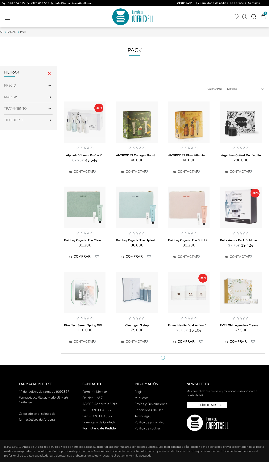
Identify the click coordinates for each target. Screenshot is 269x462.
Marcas (11, 97)
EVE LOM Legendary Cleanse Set (240, 325)
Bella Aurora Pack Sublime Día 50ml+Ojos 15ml (240, 240)
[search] (253, 16)
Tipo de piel (14, 120)
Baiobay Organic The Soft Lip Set (189, 240)
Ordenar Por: (214, 89)
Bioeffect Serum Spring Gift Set (84, 325)
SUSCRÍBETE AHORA (207, 405)
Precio (10, 85)
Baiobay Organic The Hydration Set (136, 240)
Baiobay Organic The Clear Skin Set (84, 240)
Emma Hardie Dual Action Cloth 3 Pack (189, 325)
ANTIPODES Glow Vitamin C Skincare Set (189, 155)
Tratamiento (15, 108)
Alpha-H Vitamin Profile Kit (85, 155)
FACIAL (11, 32)
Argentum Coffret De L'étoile (241, 155)
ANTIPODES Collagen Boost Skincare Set (136, 155)
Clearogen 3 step (137, 325)
